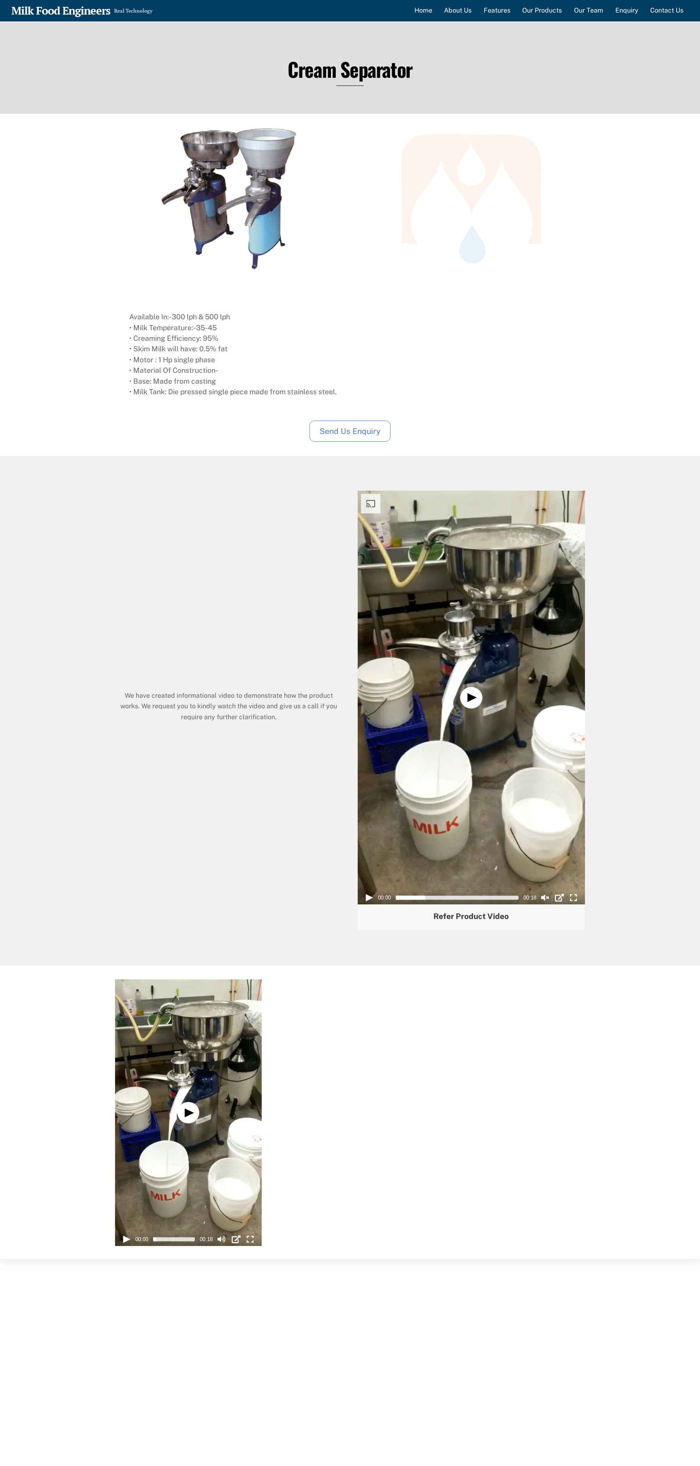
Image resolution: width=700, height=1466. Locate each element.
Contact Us (666, 10)
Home (423, 10)
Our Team (588, 10)
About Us (458, 10)
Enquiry (626, 10)
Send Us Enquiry (350, 431)
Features (497, 10)
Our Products (542, 10)
